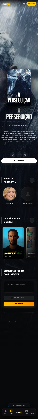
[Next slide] (32, 180)
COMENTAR (19, 304)
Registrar (31, 4)
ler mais (29, 141)
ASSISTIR (20, 161)
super (6, 3)
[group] (13, 243)
